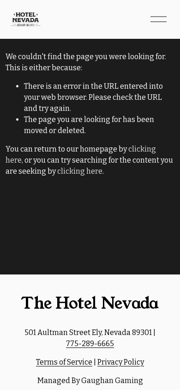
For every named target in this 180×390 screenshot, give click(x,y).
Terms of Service (64, 362)
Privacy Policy (120, 362)
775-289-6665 (90, 343)
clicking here (79, 171)
